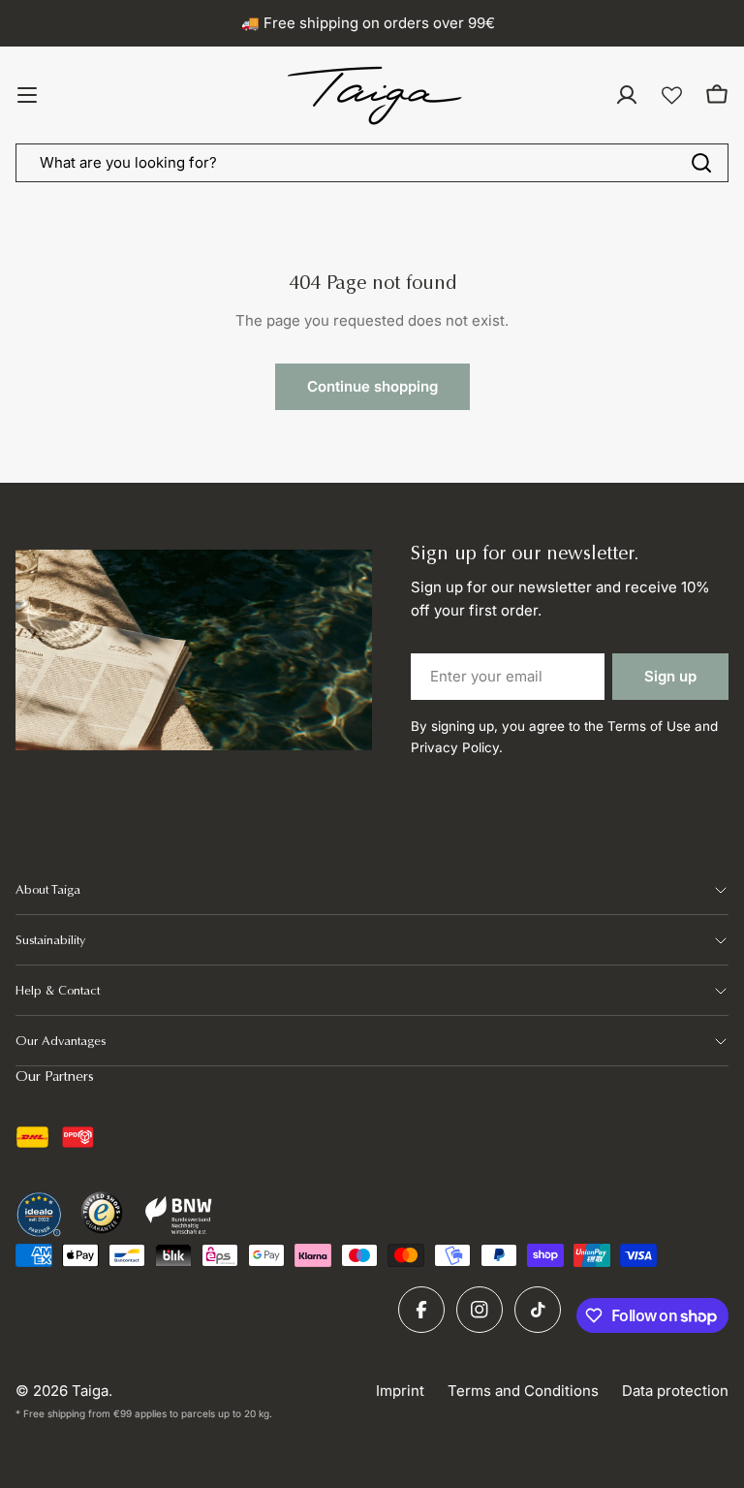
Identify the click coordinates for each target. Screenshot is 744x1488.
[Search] (701, 162)
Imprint (400, 1390)
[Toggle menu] (27, 95)
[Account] (626, 95)
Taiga (90, 1390)
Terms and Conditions (523, 1390)
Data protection (675, 1390)
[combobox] (372, 162)
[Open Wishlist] (672, 95)
